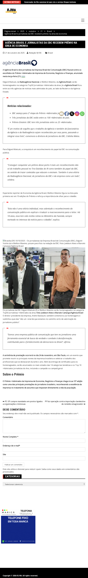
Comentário (8, 417)
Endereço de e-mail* (11, 445)
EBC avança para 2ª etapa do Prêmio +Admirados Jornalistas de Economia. (46, 113)
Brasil (50, 53)
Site (4, 454)
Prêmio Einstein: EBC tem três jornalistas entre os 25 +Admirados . (42, 122)
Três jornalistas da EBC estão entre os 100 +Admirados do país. (41, 117)
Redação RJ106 (35, 53)
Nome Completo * (10, 436)
